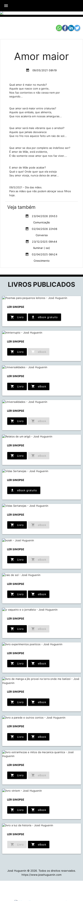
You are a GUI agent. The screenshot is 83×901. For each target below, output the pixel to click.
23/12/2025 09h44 (41, 241)
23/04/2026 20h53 (41, 216)
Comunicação (41, 222)
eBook (38, 386)
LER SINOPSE (15, 306)
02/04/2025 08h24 (41, 254)
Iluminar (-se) (41, 248)
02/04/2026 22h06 (41, 229)
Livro (17, 317)
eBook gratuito (44, 317)
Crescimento (42, 260)
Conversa (42, 235)
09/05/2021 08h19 (41, 70)
